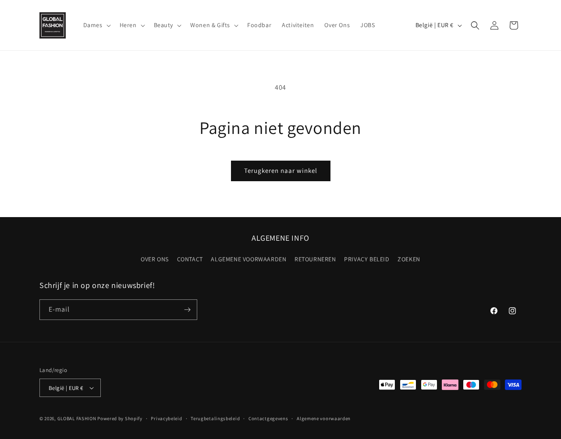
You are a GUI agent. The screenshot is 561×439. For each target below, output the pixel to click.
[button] (96, 25)
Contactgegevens (268, 418)
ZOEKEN (409, 259)
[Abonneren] (187, 309)
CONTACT (190, 259)
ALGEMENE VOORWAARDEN (248, 259)
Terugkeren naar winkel (280, 170)
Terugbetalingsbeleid (215, 418)
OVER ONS (155, 259)
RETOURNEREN (315, 259)
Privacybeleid (166, 418)
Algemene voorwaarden (324, 418)
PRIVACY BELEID (366, 259)
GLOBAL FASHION (76, 418)
